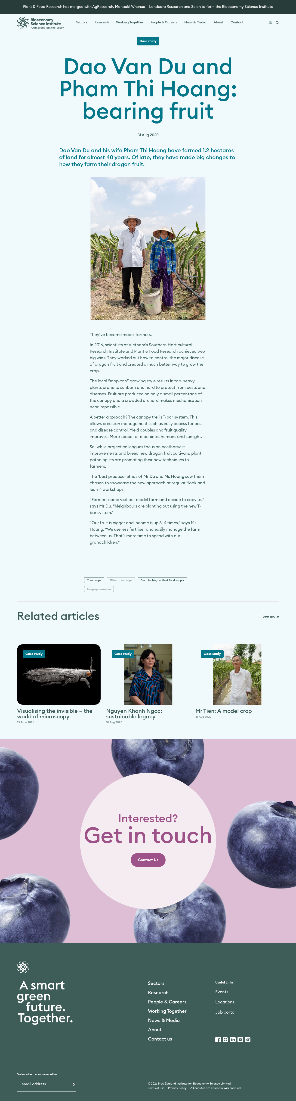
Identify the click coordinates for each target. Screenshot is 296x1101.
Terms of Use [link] (156, 1088)
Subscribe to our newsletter (37, 1074)
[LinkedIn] (233, 1039)
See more (271, 616)
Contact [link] (237, 22)
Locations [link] (224, 1002)
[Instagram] (225, 1039)
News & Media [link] (195, 22)
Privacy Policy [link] (177, 1088)
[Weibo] (247, 1039)
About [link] (218, 22)
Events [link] (221, 992)
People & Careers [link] (164, 22)
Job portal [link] (225, 1012)
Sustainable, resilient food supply (162, 580)
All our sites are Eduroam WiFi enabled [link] (215, 1088)
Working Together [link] (129, 22)
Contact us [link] (160, 1039)
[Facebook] (218, 1039)
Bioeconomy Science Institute (247, 7)
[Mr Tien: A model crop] (237, 674)
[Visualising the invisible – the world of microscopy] (59, 674)
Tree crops (94, 580)
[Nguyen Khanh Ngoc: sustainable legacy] (148, 674)
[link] (148, 860)
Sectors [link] (81, 22)
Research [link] (102, 22)
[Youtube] (240, 1039)
